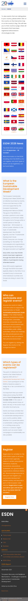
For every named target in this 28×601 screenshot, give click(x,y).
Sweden (7, 124)
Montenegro (6, 96)
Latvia (14, 84)
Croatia (21, 52)
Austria (14, 46)
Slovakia (6, 117)
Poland (7, 103)
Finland (14, 66)
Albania (7, 46)
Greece (14, 72)
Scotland (14, 112)
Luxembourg (14, 90)
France (21, 66)
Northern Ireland (14, 97)
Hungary (21, 72)
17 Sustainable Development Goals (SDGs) (13, 379)
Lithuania (6, 90)
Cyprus (7, 59)
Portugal (14, 103)
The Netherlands (21, 124)
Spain (21, 117)
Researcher (7, 539)
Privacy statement (13, 600)
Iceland (7, 78)
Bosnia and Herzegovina (6, 53)
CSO (4, 542)
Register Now (9, 497)
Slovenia (14, 117)
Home (3, 9)
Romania (6, 112)
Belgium (21, 46)
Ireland (14, 78)
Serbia (21, 112)
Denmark (21, 59)
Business (6, 546)
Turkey (6, 131)
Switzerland (14, 124)
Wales (21, 131)
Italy (21, 78)
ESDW (9, 9)
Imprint (4, 600)
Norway (21, 96)
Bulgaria (14, 52)
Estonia (7, 66)
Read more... (5, 591)
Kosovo (7, 84)
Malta (21, 90)
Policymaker (7, 535)
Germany (6, 72)
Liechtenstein (21, 84)
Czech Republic (14, 60)
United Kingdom (14, 131)
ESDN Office (7, 560)
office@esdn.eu (6, 525)
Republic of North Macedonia (21, 105)
